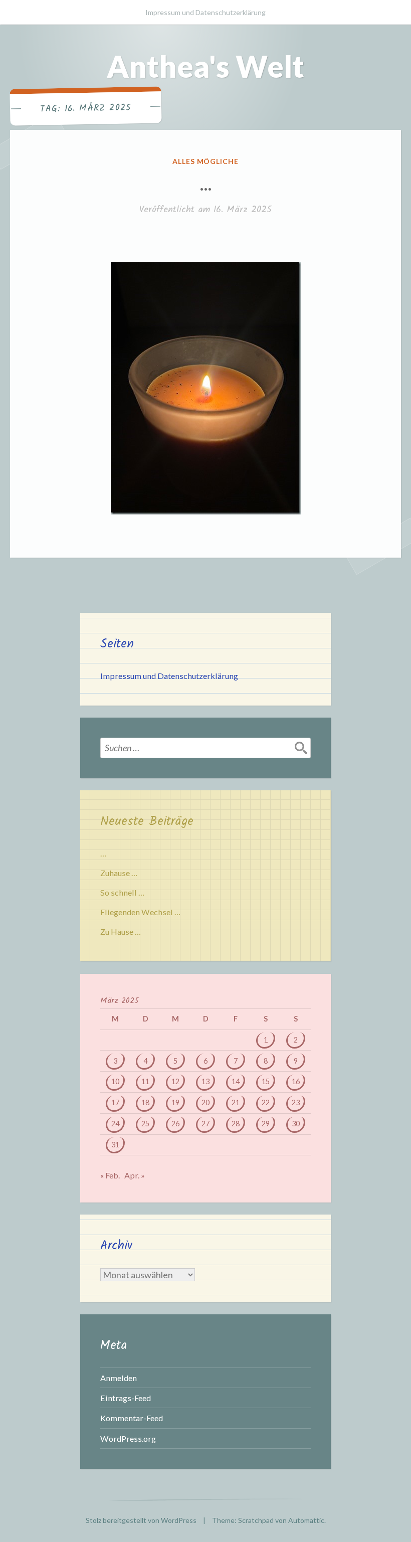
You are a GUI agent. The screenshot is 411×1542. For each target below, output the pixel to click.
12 (175, 1081)
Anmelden (118, 1378)
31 (115, 1144)
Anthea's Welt (205, 66)
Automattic (306, 1520)
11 (145, 1081)
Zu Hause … (120, 931)
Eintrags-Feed (125, 1398)
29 (266, 1123)
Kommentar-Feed (131, 1418)
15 (266, 1081)
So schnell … (122, 892)
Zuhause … (118, 873)
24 (115, 1123)
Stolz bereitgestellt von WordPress (141, 1520)
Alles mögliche (205, 161)
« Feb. (110, 1175)
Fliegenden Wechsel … (140, 912)
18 (145, 1102)
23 (296, 1102)
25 (145, 1123)
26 (175, 1123)
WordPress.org (128, 1438)
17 (115, 1102)
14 (236, 1081)
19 (175, 1102)
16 (296, 1081)
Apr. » (134, 1175)
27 (205, 1123)
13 (205, 1081)
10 (115, 1081)
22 (266, 1102)
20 (205, 1102)
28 (236, 1123)
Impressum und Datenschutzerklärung (205, 12)
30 (296, 1123)
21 (236, 1102)
